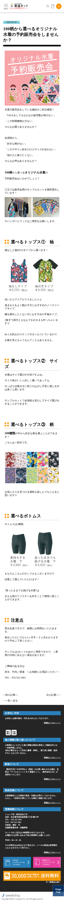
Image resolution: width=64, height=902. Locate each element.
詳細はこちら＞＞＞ (52, 723)
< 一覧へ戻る (10, 700)
